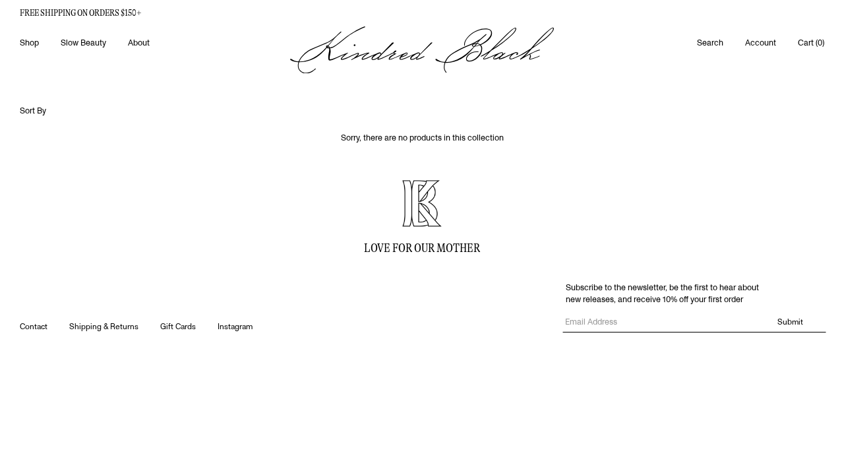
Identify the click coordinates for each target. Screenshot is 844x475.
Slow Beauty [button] (83, 43)
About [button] (139, 43)
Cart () (811, 43)
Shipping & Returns (103, 326)
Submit (790, 322)
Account (760, 43)
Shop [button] (29, 43)
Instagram (235, 326)
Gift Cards (178, 326)
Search (710, 43)
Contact (33, 326)
